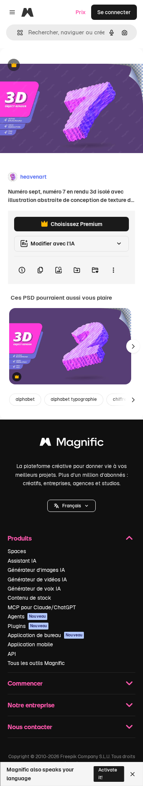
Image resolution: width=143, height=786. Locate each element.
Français (71, 506)
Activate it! (107, 773)
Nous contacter (30, 727)
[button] (71, 506)
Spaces (17, 551)
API (12, 653)
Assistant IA (22, 560)
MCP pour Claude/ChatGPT (42, 607)
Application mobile (30, 644)
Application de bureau (45, 635)
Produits (20, 538)
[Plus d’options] (113, 270)
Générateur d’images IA (36, 570)
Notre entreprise (31, 705)
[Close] (133, 774)
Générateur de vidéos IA (37, 579)
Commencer (25, 683)
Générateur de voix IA (34, 588)
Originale (50, 65)
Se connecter (114, 12)
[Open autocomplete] (16, 33)
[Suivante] (133, 346)
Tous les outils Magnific (36, 663)
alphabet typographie (74, 399)
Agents (27, 616)
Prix (81, 12)
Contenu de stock (29, 597)
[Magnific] (72, 444)
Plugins (27, 626)
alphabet (25, 399)
